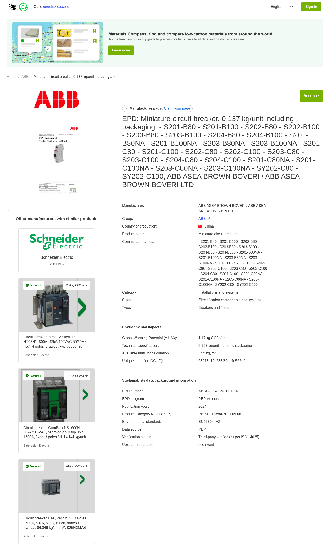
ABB (25, 77)
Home (11, 77)
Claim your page (177, 108)
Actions (310, 96)
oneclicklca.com (56, 7)
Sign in (311, 7)
